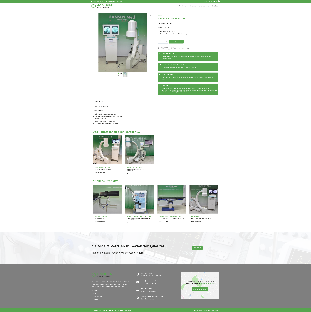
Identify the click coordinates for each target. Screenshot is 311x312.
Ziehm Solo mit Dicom (134, 167)
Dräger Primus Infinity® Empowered (139, 216)
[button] (150, 15)
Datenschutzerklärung (207, 283)
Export (165, 48)
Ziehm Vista (195, 216)
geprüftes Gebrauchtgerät (175, 48)
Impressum (214, 310)
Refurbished (187, 48)
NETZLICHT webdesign (124, 310)
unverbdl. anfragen (176, 42)
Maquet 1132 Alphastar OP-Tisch (170, 216)
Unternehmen (204, 6)
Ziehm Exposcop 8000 (102, 167)
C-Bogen (167, 47)
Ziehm (160, 16)
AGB (194, 310)
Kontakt (215, 6)
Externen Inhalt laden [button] (200, 289)
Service (193, 6)
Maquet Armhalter (101, 216)
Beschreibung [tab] (98, 101)
